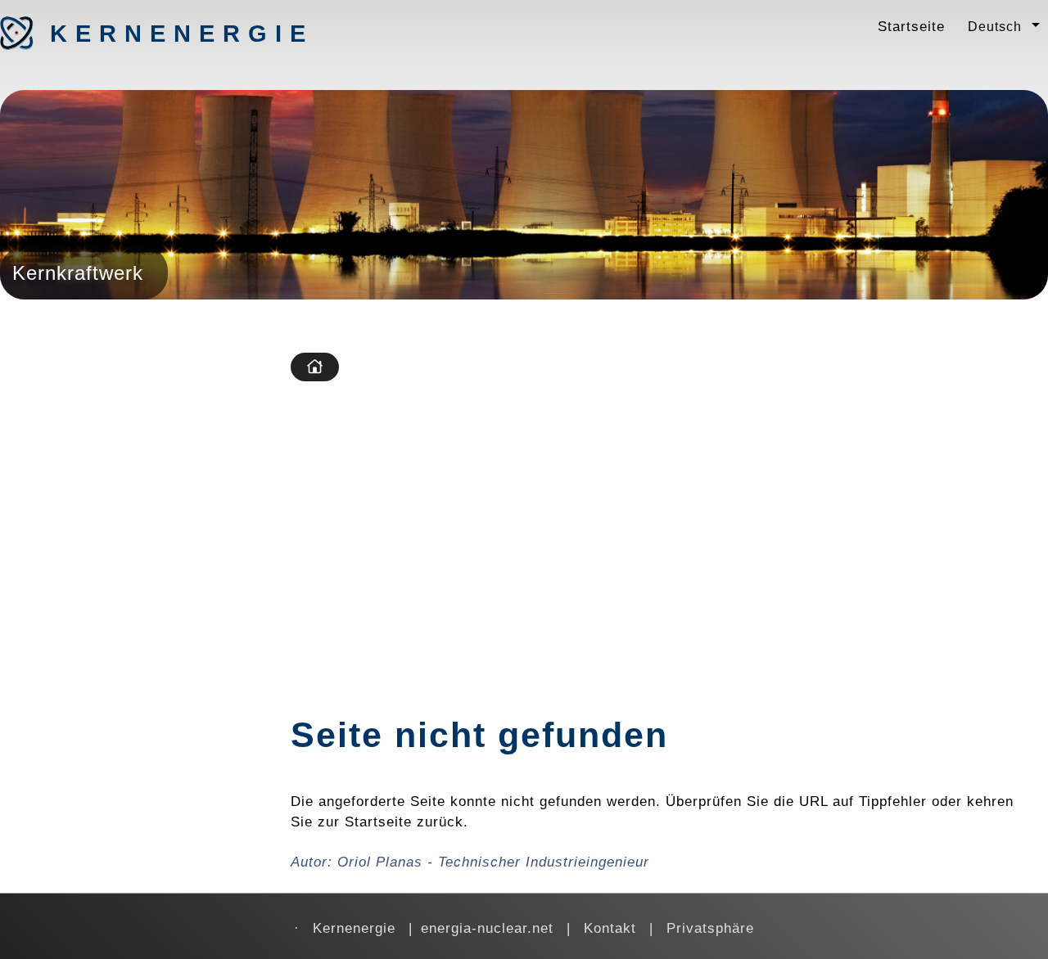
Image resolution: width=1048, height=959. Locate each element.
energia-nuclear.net (487, 928)
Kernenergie (136, 33)
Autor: (470, 861)
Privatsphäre (710, 928)
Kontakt (610, 928)
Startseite (911, 26)
